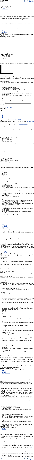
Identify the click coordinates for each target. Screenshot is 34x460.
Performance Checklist (4, 429)
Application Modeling (4, 372)
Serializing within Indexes (4, 251)
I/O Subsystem (3, 116)
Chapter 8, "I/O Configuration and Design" (23, 124)
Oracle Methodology (3, 8)
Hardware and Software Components (5, 106)
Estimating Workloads (4, 371)
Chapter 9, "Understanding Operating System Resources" (18, 119)
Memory (2, 115)
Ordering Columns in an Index (4, 252)
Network (2, 117)
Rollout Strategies (3, 428)
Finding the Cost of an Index (4, 250)
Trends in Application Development (5, 227)
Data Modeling (3, 222)
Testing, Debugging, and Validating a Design (6, 373)
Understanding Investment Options (5, 9)
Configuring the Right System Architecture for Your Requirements (8, 107)
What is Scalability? (3, 30)
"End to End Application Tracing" (5, 353)
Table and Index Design (4, 223)
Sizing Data (3, 370)
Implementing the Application (4, 226)
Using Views (3, 224)
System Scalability (3, 31)
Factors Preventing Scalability (4, 32)
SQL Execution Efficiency (4, 225)
